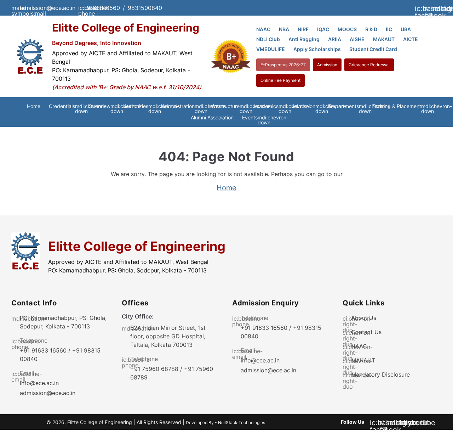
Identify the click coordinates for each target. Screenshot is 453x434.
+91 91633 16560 (43, 350)
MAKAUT (384, 39)
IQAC (323, 29)
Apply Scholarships (317, 49)
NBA (284, 29)
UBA (406, 29)
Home (33, 106)
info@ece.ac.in (39, 383)
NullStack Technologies (241, 422)
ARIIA (334, 39)
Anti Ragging (304, 39)
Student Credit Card (373, 49)
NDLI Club (268, 39)
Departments (346, 106)
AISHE (357, 39)
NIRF (303, 29)
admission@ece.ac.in (47, 392)
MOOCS (347, 29)
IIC (389, 29)
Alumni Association (212, 117)
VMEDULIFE (270, 49)
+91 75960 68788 (154, 368)
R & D (371, 29)
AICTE (410, 39)
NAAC (263, 29)
